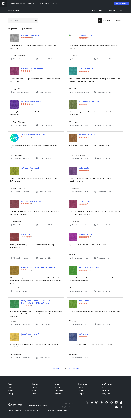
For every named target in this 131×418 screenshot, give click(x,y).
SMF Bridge (25, 234)
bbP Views (83, 334)
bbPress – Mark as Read (31, 35)
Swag (81, 394)
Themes (34, 387)
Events (80, 387)
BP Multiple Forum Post (89, 102)
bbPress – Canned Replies (32, 68)
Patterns (34, 394)
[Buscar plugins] (36, 20)
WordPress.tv (60, 394)
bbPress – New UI (86, 35)
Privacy (10, 394)
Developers (59, 390)
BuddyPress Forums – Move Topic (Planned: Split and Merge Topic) (35, 302)
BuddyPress (106, 394)
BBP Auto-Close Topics (89, 267)
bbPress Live (84, 201)
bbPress (105, 390)
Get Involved (82, 384)
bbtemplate (84, 168)
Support (57, 387)
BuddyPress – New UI (30, 334)
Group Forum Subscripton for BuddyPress (39, 267)
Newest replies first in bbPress (34, 135)
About (10, 384)
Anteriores (55, 368)
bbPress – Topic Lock (30, 168)
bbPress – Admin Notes (31, 102)
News (10, 387)
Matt (104, 387)
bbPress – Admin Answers (32, 201)
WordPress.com (108, 384)
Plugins (34, 390)
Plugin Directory (13, 10)
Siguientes (76, 368)
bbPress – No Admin (88, 135)
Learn (57, 384)
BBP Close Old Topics (88, 68)
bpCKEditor (84, 301)
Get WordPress (121, 3)
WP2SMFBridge (85, 234)
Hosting (10, 390)
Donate (81, 390)
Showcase (35, 384)
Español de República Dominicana (38, 405)
